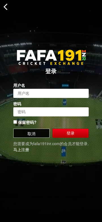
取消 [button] (31, 133)
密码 (17, 103)
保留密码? (27, 122)
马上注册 (21, 149)
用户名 (19, 85)
